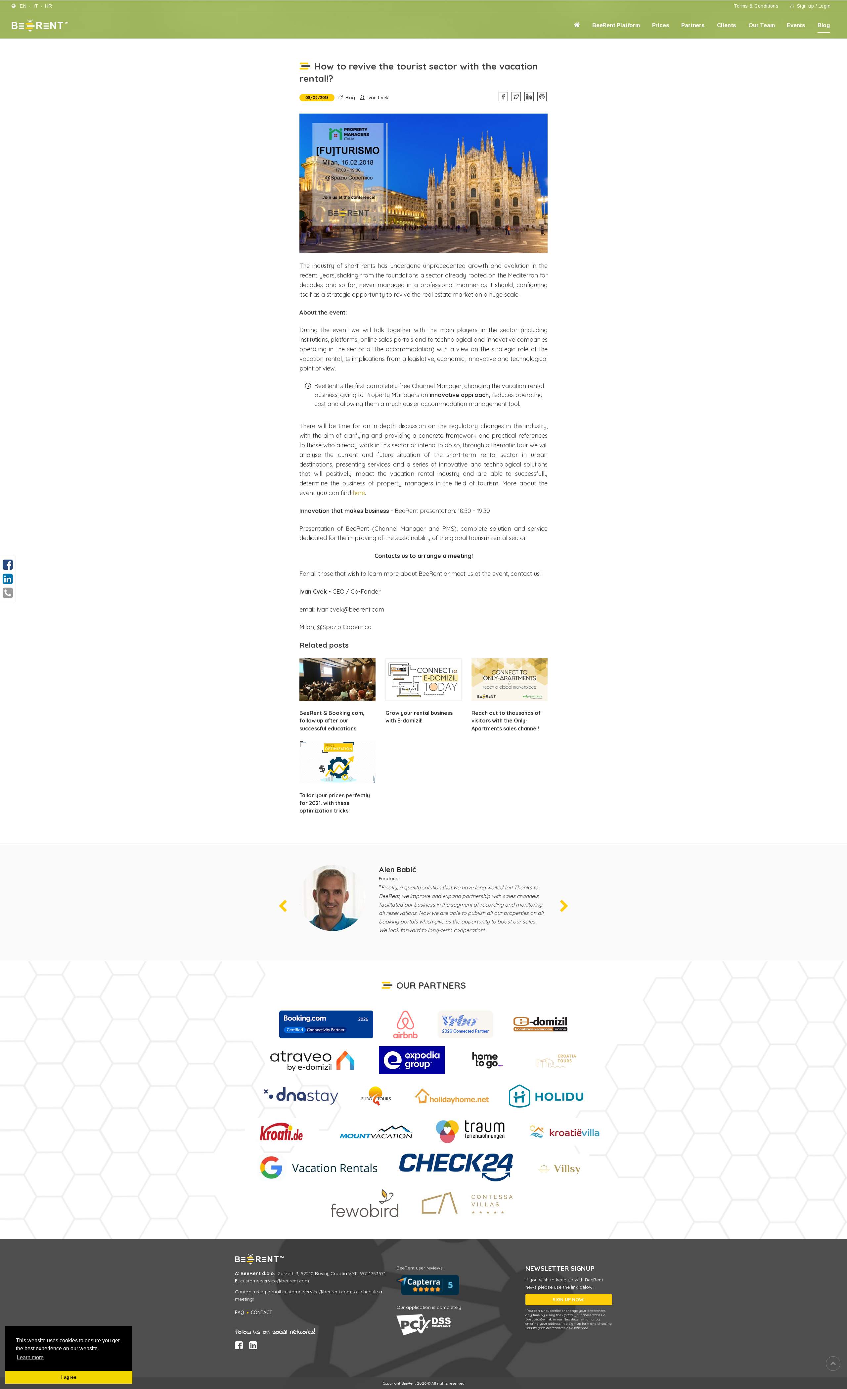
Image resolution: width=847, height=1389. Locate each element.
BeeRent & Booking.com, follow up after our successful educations (331, 720)
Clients (726, 25)
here (359, 493)
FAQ (239, 1312)
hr (48, 6)
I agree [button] (68, 1377)
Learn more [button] (30, 1357)
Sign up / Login (812, 6)
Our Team (761, 25)
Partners (692, 25)
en (23, 6)
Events (796, 25)
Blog (824, 25)
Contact (261, 1312)
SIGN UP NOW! (569, 1300)
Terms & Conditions (756, 6)
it (35, 6)
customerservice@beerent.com (274, 1281)
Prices (660, 25)
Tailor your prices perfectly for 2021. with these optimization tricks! (334, 803)
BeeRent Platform (616, 25)
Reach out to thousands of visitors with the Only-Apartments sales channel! (506, 720)
